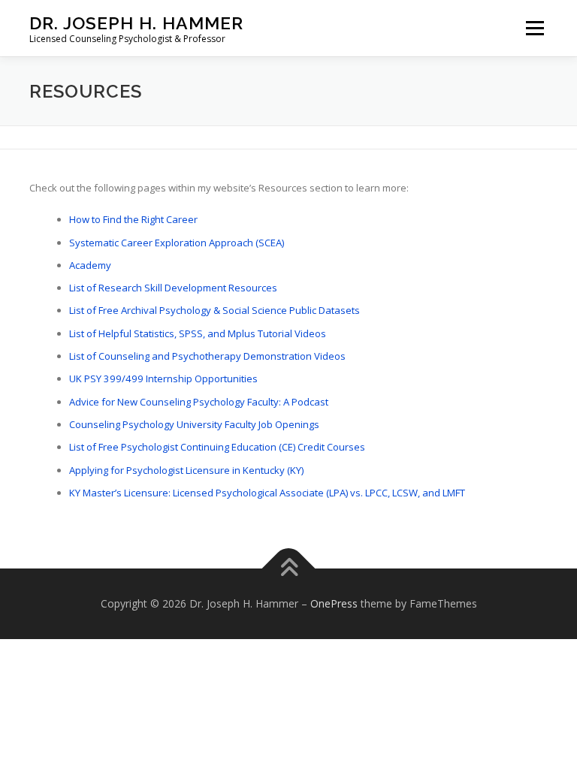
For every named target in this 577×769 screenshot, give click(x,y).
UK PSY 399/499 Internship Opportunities (163, 378)
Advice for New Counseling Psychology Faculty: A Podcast (198, 402)
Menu (534, 28)
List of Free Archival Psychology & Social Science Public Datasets (214, 310)
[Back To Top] (289, 569)
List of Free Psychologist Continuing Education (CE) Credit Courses (217, 447)
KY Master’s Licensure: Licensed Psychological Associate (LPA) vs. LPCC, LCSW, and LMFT (267, 492)
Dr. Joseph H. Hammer (136, 23)
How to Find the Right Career (133, 219)
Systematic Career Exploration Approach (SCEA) (176, 242)
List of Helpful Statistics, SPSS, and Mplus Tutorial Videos (197, 333)
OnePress (334, 603)
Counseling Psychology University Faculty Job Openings (194, 424)
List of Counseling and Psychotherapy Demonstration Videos (207, 356)
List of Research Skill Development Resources (173, 287)
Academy (90, 265)
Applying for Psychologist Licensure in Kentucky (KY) (186, 470)
